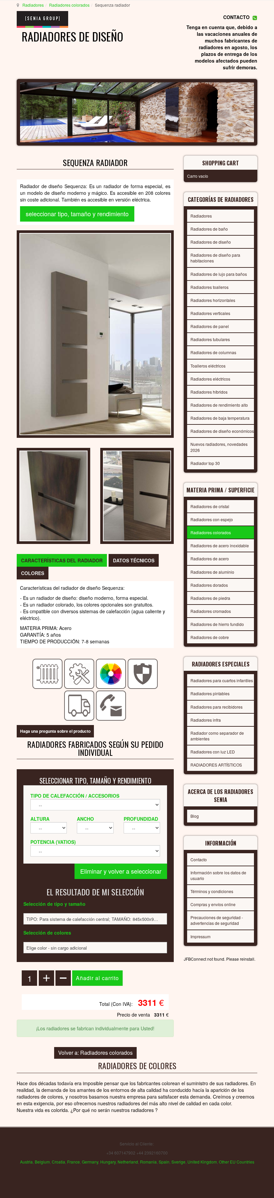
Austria (26, 1162)
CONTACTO (236, 17)
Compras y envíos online (213, 904)
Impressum (200, 936)
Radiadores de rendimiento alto (219, 405)
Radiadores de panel (209, 326)
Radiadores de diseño (210, 242)
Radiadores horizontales (212, 300)
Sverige (178, 1162)
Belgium (42, 1162)
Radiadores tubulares (210, 339)
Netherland (128, 1162)
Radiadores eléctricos (210, 379)
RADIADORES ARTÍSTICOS (216, 765)
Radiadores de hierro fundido (217, 624)
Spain (164, 1162)
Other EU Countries (236, 1162)
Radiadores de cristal (209, 506)
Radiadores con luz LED (212, 751)
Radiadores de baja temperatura (220, 418)
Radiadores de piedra (210, 598)
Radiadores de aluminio (212, 572)
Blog (194, 816)
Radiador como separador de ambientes (217, 735)
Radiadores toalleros (209, 287)
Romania (148, 1162)
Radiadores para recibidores (216, 707)
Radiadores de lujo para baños (218, 274)
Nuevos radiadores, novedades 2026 (219, 447)
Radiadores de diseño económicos (222, 431)
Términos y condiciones (211, 891)
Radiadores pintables (210, 693)
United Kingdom (202, 1162)
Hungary (108, 1162)
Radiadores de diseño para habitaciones (215, 257)
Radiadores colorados (69, 5)
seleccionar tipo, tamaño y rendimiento (77, 213)
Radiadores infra (205, 720)
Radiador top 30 (205, 463)
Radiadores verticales (210, 313)
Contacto (198, 859)
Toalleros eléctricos (208, 366)
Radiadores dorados (209, 585)
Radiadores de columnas (213, 352)
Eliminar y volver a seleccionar (120, 871)
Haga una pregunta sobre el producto (55, 731)
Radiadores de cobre (209, 637)
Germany (90, 1162)
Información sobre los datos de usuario (218, 875)
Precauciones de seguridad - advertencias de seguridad (216, 920)
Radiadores (33, 5)
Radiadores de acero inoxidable (219, 545)
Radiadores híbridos (209, 392)
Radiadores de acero (209, 558)
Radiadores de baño (209, 229)
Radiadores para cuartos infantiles (221, 680)
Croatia (58, 1162)
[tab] (62, 560)
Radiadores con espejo (211, 519)
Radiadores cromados (210, 611)
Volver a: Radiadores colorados (95, 1052)
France (73, 1162)
